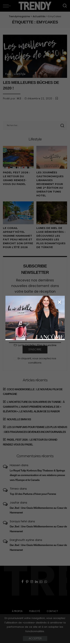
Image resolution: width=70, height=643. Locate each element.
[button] (59, 302)
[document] (35, 321)
